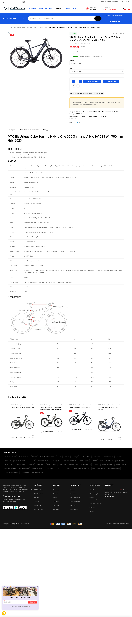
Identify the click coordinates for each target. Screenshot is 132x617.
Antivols (34, 457)
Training (96, 465)
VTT (58, 469)
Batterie (59, 457)
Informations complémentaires (29, 130)
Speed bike (63, 465)
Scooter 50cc (120, 461)
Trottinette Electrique (10, 469)
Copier (32, 602)
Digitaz (15, 524)
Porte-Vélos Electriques (69, 461)
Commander (112, 82)
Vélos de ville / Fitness (98, 469)
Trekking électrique (106, 465)
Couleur (72, 60)
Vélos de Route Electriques (81, 469)
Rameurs (94, 461)
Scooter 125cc (8, 465)
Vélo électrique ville (110, 112)
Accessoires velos (24, 457)
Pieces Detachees (43, 461)
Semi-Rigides (40, 465)
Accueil (10, 27)
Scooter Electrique (20, 465)
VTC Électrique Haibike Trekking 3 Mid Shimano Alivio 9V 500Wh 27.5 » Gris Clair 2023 (51, 409)
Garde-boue (97, 457)
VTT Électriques (66, 469)
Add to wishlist (74, 86)
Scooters (31, 465)
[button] (9, 33)
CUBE (75, 43)
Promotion (82, 116)
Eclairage (75, 457)
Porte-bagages (55, 461)
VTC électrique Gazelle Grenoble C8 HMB (22, 407)
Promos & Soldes (99, 112)
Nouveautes (90, 112)
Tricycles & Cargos (120, 465)
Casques (67, 457)
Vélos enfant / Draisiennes (11, 473)
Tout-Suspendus (86, 465)
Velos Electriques (32, 27)
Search (97, 18)
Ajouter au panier (93, 82)
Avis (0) (45, 130)
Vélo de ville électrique (92, 116)
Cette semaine (93, 7)
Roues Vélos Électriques (106, 461)
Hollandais (119, 457)
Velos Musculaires (37, 469)
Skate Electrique (51, 465)
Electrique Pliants (86, 457)
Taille (71, 68)
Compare (78, 86)
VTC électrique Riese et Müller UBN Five (80, 407)
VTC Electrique (43, 27)
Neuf (77, 116)
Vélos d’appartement (114, 469)
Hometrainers (7, 461)
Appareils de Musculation (47, 457)
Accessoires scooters (10, 457)
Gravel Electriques (109, 457)
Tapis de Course (73, 465)
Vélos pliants (25, 473)
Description (12, 130)
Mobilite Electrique (19, 27)
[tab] (12, 130)
